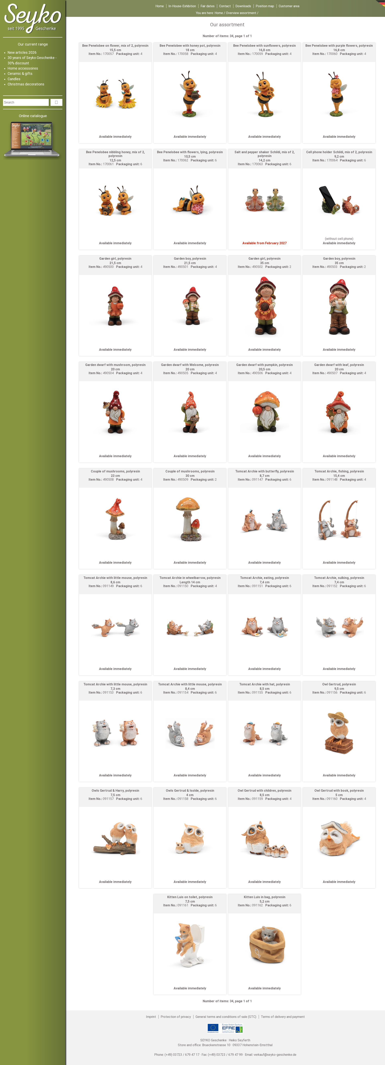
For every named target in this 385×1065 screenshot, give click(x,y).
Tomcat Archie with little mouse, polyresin (115, 578)
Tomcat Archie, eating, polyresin (264, 578)
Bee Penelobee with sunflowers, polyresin (264, 46)
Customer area (289, 6)
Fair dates (208, 6)
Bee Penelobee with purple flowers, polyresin (339, 46)
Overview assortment (241, 13)
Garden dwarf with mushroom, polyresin (115, 365)
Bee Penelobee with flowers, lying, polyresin (190, 152)
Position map (265, 6)
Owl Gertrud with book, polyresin (339, 790)
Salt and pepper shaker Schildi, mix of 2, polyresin (264, 154)
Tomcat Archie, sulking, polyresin (339, 578)
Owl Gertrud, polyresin (339, 684)
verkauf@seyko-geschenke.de (275, 1055)
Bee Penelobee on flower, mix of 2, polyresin (115, 46)
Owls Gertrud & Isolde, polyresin (190, 790)
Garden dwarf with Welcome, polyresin (190, 365)
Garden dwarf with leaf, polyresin (339, 365)
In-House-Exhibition (182, 6)
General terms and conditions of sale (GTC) (226, 1017)
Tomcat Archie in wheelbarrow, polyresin (190, 578)
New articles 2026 (22, 53)
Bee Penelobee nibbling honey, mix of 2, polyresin (115, 154)
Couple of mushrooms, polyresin (115, 471)
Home (159, 6)
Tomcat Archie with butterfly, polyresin (264, 471)
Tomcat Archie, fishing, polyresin (339, 471)
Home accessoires (23, 68)
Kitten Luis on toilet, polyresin (190, 897)
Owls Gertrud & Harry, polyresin (115, 790)
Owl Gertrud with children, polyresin (264, 790)
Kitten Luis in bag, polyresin (264, 897)
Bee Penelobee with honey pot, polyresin (190, 46)
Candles (14, 79)
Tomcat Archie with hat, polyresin (264, 684)
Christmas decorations (26, 84)
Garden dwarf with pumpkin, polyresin (264, 365)
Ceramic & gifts (20, 74)
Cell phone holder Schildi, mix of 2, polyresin (339, 152)
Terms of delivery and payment (283, 1017)
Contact (225, 6)
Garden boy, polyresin (190, 258)
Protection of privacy (176, 1017)
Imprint (151, 1017)
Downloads (243, 6)
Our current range (33, 44)
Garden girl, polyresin (115, 258)
